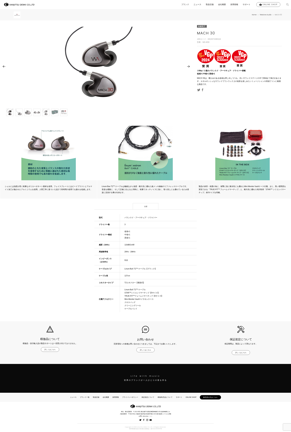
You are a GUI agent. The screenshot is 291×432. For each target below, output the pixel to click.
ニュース (197, 4)
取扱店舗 (210, 4)
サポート (246, 4)
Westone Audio (265, 14)
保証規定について (148, 397)
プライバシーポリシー (130, 397)
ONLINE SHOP (191, 397)
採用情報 (234, 4)
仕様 (145, 206)
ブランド (185, 4)
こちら (150, 416)
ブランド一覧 (84, 397)
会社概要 (222, 4)
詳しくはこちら (50, 349)
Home (254, 14)
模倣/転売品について (165, 397)
